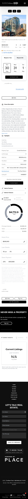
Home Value (14, 395)
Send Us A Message (14, 442)
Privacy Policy (5, 497)
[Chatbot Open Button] (24, 495)
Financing (14, 393)
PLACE (23, 480)
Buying (14, 389)
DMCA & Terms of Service (15, 497)
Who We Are (14, 397)
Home (14, 384)
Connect (14, 399)
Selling (14, 391)
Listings (14, 386)
